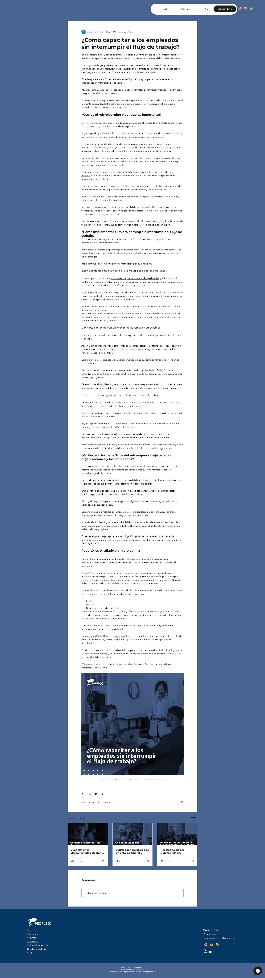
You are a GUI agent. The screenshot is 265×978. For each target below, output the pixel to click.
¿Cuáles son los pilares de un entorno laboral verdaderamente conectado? (132, 851)
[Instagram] (205, 951)
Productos (32, 934)
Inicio (29, 930)
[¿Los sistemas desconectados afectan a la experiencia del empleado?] (88, 834)
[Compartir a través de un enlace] (103, 793)
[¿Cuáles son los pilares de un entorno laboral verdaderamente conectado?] (133, 834)
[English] (240, 8)
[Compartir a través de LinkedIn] (96, 793)
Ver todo (193, 817)
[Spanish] (245, 8)
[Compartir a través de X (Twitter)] (89, 793)
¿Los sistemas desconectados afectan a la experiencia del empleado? (87, 851)
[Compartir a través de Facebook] (82, 793)
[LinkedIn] (210, 951)
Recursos (31, 937)
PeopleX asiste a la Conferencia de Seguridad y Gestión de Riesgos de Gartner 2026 (176, 851)
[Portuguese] (251, 8)
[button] (225, 9)
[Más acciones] (182, 31)
